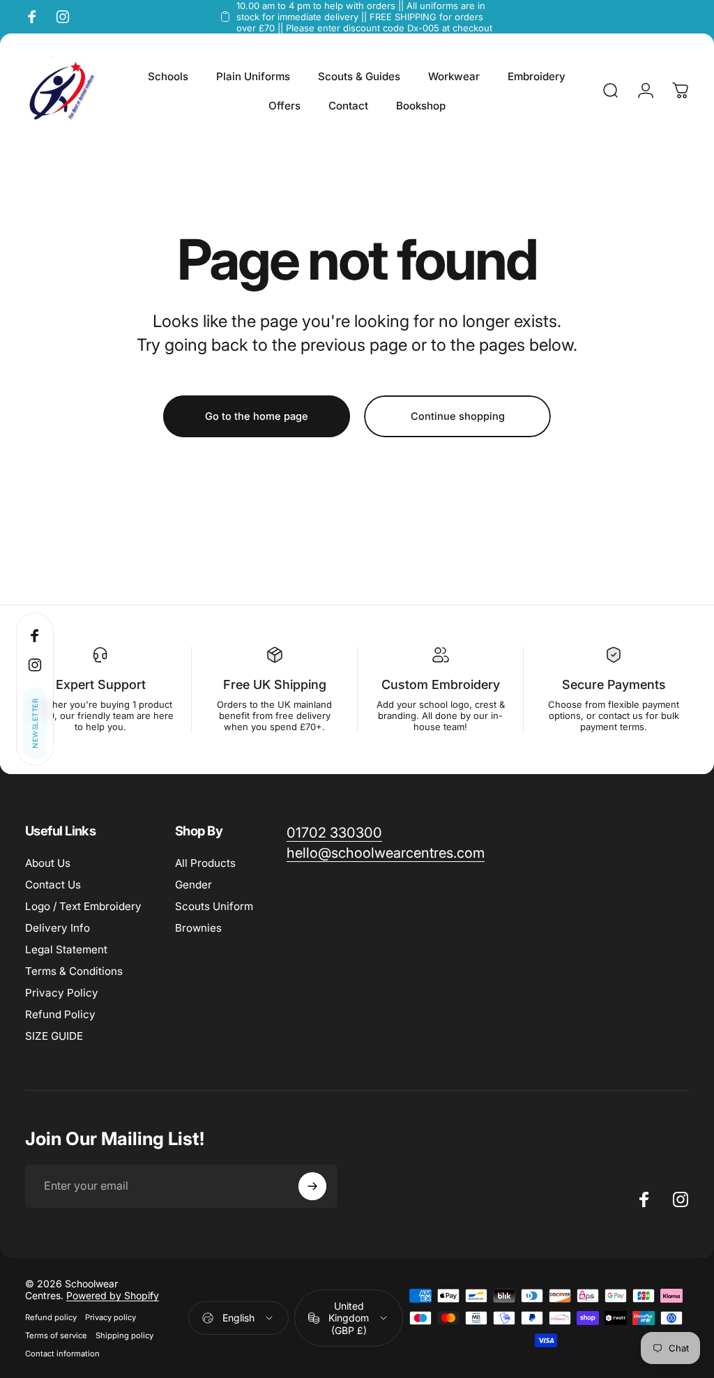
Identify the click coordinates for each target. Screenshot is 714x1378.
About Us (47, 863)
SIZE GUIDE (54, 1036)
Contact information (62, 1353)
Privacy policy (110, 1317)
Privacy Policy (61, 992)
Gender (193, 884)
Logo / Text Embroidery (83, 906)
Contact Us (53, 884)
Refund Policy (60, 1014)
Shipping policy (124, 1335)
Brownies (198, 927)
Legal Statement (66, 949)
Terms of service (56, 1335)
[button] (34, 723)
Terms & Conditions (74, 971)
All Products (205, 863)
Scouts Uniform (214, 906)
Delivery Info (57, 927)
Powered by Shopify (112, 1295)
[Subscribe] (312, 1186)
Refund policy (51, 1317)
